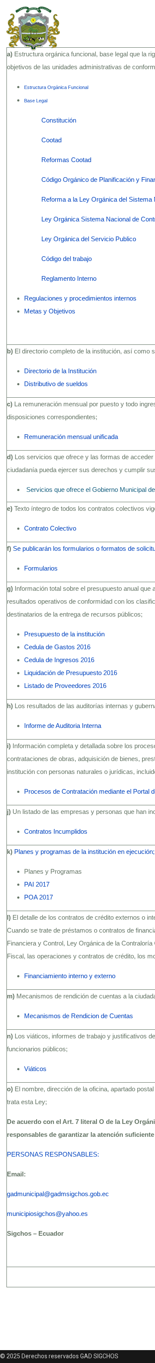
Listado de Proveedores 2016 (65, 685)
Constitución (58, 120)
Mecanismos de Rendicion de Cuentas (78, 1015)
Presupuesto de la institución (64, 634)
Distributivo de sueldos (56, 383)
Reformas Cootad (66, 159)
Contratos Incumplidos (55, 831)
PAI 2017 (37, 884)
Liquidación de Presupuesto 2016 (70, 672)
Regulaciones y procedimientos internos (80, 298)
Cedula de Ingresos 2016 (59, 659)
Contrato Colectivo (50, 528)
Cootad (51, 140)
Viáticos (35, 1068)
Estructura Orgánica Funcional (56, 87)
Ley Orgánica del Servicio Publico (88, 239)
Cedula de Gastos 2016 (57, 647)
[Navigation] (106, 27)
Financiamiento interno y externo (69, 975)
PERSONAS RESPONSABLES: (53, 1154)
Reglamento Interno (68, 278)
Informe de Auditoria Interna (62, 725)
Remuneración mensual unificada (71, 436)
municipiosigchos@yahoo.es (47, 1213)
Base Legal (35, 100)
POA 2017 (38, 897)
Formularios (41, 568)
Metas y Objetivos (49, 311)
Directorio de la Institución (60, 371)
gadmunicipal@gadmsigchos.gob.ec (58, 1193)
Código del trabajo (66, 258)
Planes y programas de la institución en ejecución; (84, 851)
